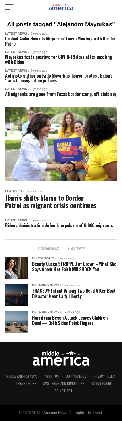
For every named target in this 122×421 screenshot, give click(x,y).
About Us (52, 376)
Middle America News (22, 376)
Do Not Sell (64, 391)
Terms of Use (26, 383)
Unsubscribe (101, 383)
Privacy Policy (104, 376)
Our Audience (76, 376)
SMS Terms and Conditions (64, 383)
